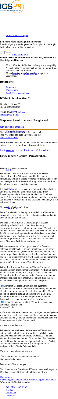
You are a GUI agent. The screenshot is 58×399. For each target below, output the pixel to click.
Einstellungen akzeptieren (12, 150)
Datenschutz (12, 90)
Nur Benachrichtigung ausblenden (40, 379)
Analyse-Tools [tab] (7, 307)
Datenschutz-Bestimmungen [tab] (13, 364)
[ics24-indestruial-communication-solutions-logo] (15, 14)
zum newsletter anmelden (12, 127)
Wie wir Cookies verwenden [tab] (13, 168)
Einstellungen (30, 150)
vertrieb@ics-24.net (9, 114)
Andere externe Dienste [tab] (11, 325)
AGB (8, 92)
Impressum (11, 87)
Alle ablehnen (43, 150)
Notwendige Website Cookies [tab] (14, 207)
